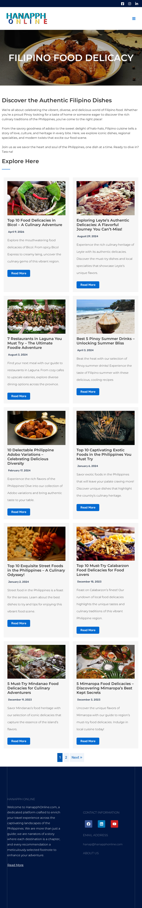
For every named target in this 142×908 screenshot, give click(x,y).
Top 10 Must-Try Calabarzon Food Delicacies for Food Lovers (103, 570)
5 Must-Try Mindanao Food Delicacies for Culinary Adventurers (33, 688)
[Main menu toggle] (133, 18)
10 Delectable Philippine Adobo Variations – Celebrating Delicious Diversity (30, 457)
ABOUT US (91, 853)
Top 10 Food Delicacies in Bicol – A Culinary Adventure (34, 222)
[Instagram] (129, 3)
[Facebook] (122, 3)
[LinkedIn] (136, 3)
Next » (77, 757)
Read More (18, 273)
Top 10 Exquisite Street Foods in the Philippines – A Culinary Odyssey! (36, 570)
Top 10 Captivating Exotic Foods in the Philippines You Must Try (104, 454)
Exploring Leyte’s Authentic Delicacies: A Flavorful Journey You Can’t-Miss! (103, 224)
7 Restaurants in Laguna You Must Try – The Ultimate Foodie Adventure (34, 343)
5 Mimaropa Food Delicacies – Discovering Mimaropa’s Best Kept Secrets (105, 688)
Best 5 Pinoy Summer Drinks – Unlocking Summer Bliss (106, 340)
